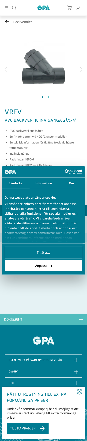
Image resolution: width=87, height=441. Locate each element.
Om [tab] (71, 183)
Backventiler (22, 22)
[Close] (79, 392)
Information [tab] (43, 183)
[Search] (14, 7)
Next (81, 70)
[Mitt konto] (78, 7)
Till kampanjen (23, 428)
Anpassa (41, 266)
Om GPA (13, 371)
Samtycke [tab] (16, 183)
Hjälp (12, 383)
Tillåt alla (43, 252)
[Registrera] (69, 8)
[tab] (43, 319)
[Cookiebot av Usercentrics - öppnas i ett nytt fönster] (64, 172)
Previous (6, 70)
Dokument (13, 319)
